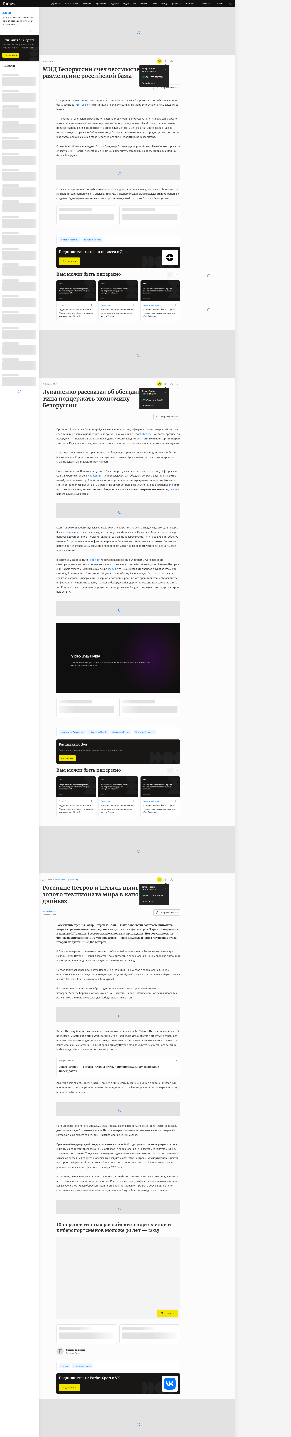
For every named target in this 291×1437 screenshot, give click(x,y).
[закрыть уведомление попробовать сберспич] (165, 69)
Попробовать (148, 83)
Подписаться (69, 261)
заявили (174, 489)
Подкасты (114, 3)
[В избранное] (92, 305)
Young (164, 3)
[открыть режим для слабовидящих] (159, 61)
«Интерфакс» (84, 104)
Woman (143, 3)
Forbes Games (71, 3)
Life (134, 3)
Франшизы (101, 3)
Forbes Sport (64, 305)
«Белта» (146, 434)
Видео (126, 3)
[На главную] (8, 3)
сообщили (94, 475)
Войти (220, 3)
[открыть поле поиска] (230, 3)
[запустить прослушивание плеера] (165, 61)
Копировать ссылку (168, 87)
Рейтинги (86, 3)
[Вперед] (184, 215)
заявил (112, 569)
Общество (105, 305)
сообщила (67, 532)
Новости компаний (151, 305)
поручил (95, 559)
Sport (154, 3)
